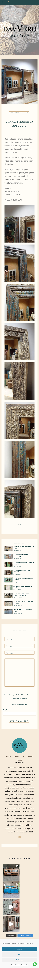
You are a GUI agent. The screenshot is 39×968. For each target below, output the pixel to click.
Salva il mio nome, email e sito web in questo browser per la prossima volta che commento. (19, 696)
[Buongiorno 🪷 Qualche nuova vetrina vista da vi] (11, 924)
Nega (19, 954)
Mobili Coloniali (19, 116)
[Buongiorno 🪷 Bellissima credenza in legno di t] (11, 872)
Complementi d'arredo (19, 112)
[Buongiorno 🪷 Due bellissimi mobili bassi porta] (11, 889)
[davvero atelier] (19, 30)
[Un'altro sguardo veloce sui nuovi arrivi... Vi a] (11, 907)
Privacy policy (24, 965)
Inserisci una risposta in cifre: (19, 704)
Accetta (19, 949)
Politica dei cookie (15, 965)
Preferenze (19, 960)
